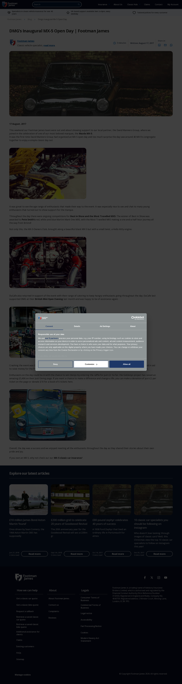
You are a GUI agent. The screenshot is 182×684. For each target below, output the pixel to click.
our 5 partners (51, 338)
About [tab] (133, 326)
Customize (89, 364)
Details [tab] (77, 326)
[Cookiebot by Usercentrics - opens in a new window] (133, 318)
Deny (55, 364)
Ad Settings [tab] (105, 326)
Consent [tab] (49, 326)
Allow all (126, 364)
